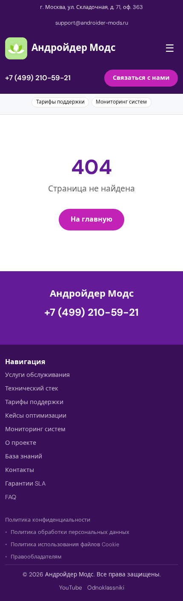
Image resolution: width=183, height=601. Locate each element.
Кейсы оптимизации (35, 415)
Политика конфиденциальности (47, 519)
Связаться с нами (141, 77)
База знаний (23, 456)
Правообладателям (36, 556)
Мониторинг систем (121, 101)
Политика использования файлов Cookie (65, 544)
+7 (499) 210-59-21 (38, 77)
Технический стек (31, 388)
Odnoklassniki (105, 587)
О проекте (20, 443)
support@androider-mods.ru (91, 22)
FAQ (10, 497)
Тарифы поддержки (60, 101)
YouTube (70, 587)
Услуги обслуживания (37, 375)
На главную (91, 219)
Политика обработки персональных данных (70, 532)
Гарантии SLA (25, 483)
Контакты (19, 470)
